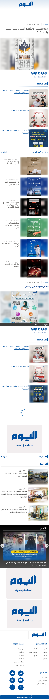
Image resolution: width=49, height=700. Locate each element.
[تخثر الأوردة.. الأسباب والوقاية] (34, 268)
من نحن (44, 677)
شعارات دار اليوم (19, 662)
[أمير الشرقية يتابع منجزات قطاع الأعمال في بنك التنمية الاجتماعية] (38, 513)
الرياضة (45, 655)
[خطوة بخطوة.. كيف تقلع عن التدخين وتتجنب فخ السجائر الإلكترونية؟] (34, 207)
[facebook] (42, 73)
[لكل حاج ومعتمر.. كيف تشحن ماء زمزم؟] (34, 186)
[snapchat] (12, 673)
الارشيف (21, 652)
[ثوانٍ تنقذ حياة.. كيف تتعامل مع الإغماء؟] (34, 166)
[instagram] (12, 680)
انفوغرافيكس (31, 24)
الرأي (38, 24)
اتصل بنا (21, 655)
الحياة (45, 652)
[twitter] (45, 73)
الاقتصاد (34, 649)
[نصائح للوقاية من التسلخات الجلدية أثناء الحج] (34, 227)
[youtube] (21, 680)
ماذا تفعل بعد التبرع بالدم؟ (20, 110)
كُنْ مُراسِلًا (21, 649)
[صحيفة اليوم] (26, 4)
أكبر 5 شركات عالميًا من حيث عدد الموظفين (15, 131)
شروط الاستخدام (42, 684)
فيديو (45, 658)
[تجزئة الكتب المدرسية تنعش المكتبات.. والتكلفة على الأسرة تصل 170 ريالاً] (24, 546)
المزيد (4, 152)
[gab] (21, 673)
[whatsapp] (35, 73)
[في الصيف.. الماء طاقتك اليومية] (34, 248)
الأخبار (45, 649)
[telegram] (39, 73)
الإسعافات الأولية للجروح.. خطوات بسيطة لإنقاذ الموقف (15, 91)
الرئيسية (45, 24)
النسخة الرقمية (22, 697)
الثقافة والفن (33, 652)
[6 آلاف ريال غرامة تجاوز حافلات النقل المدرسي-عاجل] (38, 477)
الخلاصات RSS (20, 665)
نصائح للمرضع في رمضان (37, 286)
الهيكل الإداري (42, 680)
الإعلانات (21, 658)
